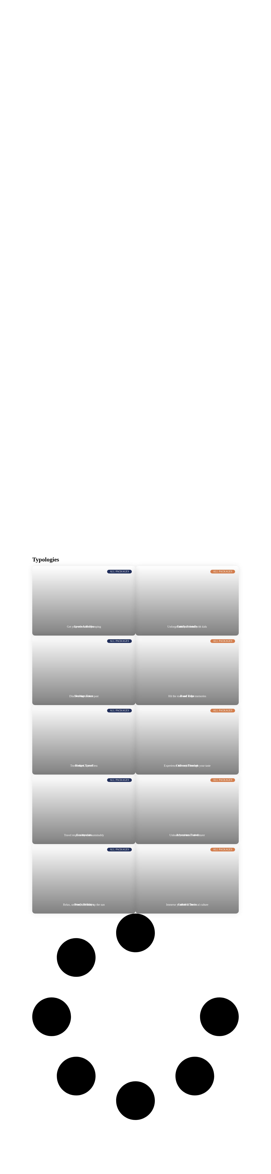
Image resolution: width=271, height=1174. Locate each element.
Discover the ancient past (83, 696)
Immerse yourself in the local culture (187, 904)
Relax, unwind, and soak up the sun (84, 904)
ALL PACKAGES (119, 571)
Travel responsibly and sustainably (84, 835)
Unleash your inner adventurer (187, 835)
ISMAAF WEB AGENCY (98, 1163)
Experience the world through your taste (187, 765)
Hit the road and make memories (187, 696)
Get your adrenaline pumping (84, 626)
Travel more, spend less (84, 765)
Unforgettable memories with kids (187, 626)
